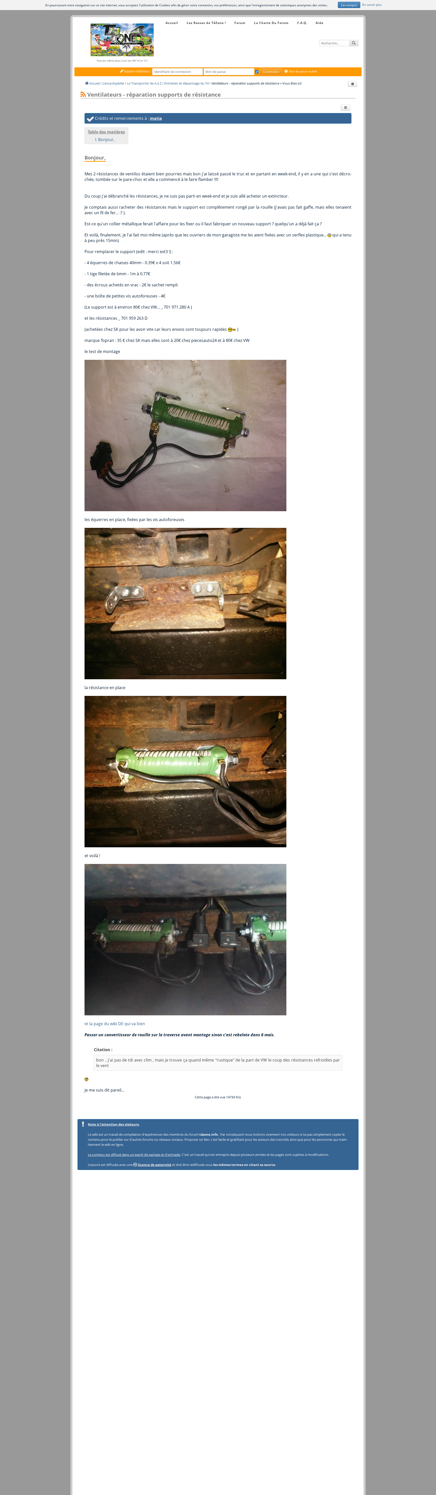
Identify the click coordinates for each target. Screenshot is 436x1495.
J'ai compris (349, 5)
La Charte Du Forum (271, 23)
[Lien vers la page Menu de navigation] (160, 18)
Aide (319, 23)
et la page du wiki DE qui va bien (115, 1023)
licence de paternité (154, 1164)
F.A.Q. (302, 23)
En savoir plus (372, 5)
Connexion (271, 71)
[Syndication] (83, 94)
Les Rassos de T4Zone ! (206, 23)
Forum (240, 23)
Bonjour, (106, 139)
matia (156, 118)
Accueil (172, 23)
